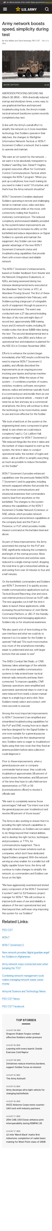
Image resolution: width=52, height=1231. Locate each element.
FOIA (45, 1219)
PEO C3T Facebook (13, 1006)
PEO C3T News (11, 998)
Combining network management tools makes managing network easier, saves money (23, 979)
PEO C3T (7, 930)
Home (11, 1215)
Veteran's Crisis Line (34, 1222)
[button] (1, 6)
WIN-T (6, 937)
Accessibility (30, 1219)
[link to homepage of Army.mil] (26, 8)
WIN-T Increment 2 (13, 945)
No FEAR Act (12, 1222)
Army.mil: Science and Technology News (24, 991)
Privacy (39, 1215)
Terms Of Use (11, 1219)
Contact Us (24, 1215)
